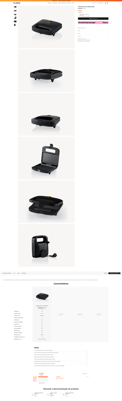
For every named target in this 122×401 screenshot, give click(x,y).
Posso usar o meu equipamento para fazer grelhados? (44, 363)
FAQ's (18, 273)
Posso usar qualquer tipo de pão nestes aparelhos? (44, 356)
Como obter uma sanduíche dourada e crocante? (43, 354)
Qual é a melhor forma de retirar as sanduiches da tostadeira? (46, 352)
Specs (14, 273)
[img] (58, 376)
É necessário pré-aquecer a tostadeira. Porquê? (43, 350)
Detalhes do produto (6, 273)
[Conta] (105, 3)
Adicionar (61, 314)
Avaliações (23, 273)
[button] (80, 8)
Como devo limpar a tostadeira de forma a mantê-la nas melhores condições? (49, 365)
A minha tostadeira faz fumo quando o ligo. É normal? (44, 359)
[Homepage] (17, 3)
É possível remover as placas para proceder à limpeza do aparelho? (47, 361)
